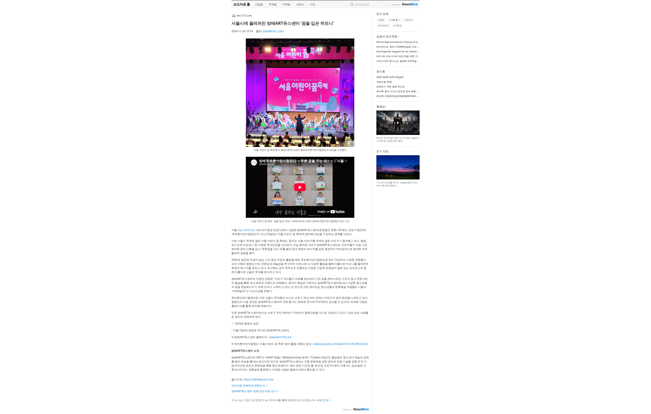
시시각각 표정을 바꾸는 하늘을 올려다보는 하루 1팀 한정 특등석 (397, 184)
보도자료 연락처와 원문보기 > (249, 385)
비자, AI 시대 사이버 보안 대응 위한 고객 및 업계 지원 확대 (407, 56)
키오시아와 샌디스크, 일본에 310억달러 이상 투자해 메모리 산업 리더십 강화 (417, 61)
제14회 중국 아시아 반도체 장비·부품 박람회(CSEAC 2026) (407, 91)
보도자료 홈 (241, 4)
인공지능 (408, 19)
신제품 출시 (394, 19)
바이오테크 (383, 25)
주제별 (273, 4)
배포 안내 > (324, 400)
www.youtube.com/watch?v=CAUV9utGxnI (340, 344)
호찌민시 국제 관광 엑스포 (390, 86)
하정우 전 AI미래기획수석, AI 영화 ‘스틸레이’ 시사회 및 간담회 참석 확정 (397, 139)
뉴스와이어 (246, 230)
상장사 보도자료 (386, 36)
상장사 (300, 4)
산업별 (259, 4)
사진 (312, 4)
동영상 (380, 106)
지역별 (286, 4)
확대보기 (351, 144)
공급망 (381, 19)
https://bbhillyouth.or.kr (259, 379)
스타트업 (397, 25)
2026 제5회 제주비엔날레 (389, 77)
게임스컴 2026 (384, 81)
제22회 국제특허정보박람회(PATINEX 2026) (399, 96)
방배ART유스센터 (273, 31)
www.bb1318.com (280, 337)
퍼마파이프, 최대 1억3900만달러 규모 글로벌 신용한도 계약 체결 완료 (413, 46)
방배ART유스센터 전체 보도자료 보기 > (255, 391)
